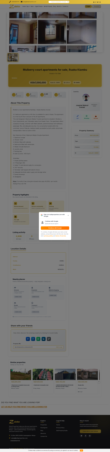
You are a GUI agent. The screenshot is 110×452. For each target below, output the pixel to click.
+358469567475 (15, 1)
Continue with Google (55, 228)
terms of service (60, 236)
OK (81, 450)
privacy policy (48, 236)
